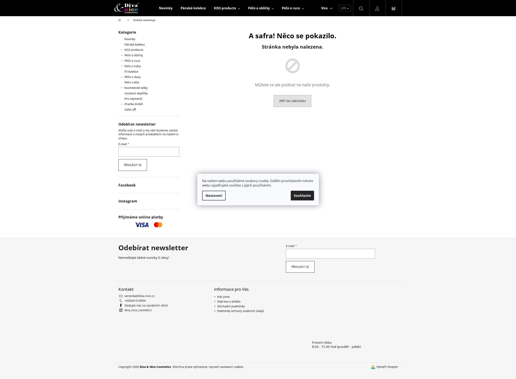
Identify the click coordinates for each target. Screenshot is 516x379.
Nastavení (214, 195)
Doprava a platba (228, 301)
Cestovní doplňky (136, 93)
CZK (344, 8)
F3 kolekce (131, 71)
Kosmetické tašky (136, 88)
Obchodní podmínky (231, 306)
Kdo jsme (223, 297)
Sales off (130, 109)
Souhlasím (302, 195)
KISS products (133, 50)
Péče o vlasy (132, 77)
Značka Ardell (133, 104)
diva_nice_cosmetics (138, 310)
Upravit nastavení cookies (226, 367)
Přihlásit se (133, 165)
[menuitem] (166, 8)
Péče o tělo (131, 82)
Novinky (129, 39)
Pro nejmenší (133, 99)
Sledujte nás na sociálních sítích (146, 305)
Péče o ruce (132, 61)
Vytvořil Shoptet (387, 367)
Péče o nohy (132, 66)
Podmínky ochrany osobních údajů (240, 311)
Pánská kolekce (134, 44)
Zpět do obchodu (292, 101)
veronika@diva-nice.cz (139, 296)
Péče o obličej (133, 55)
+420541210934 (135, 300)
